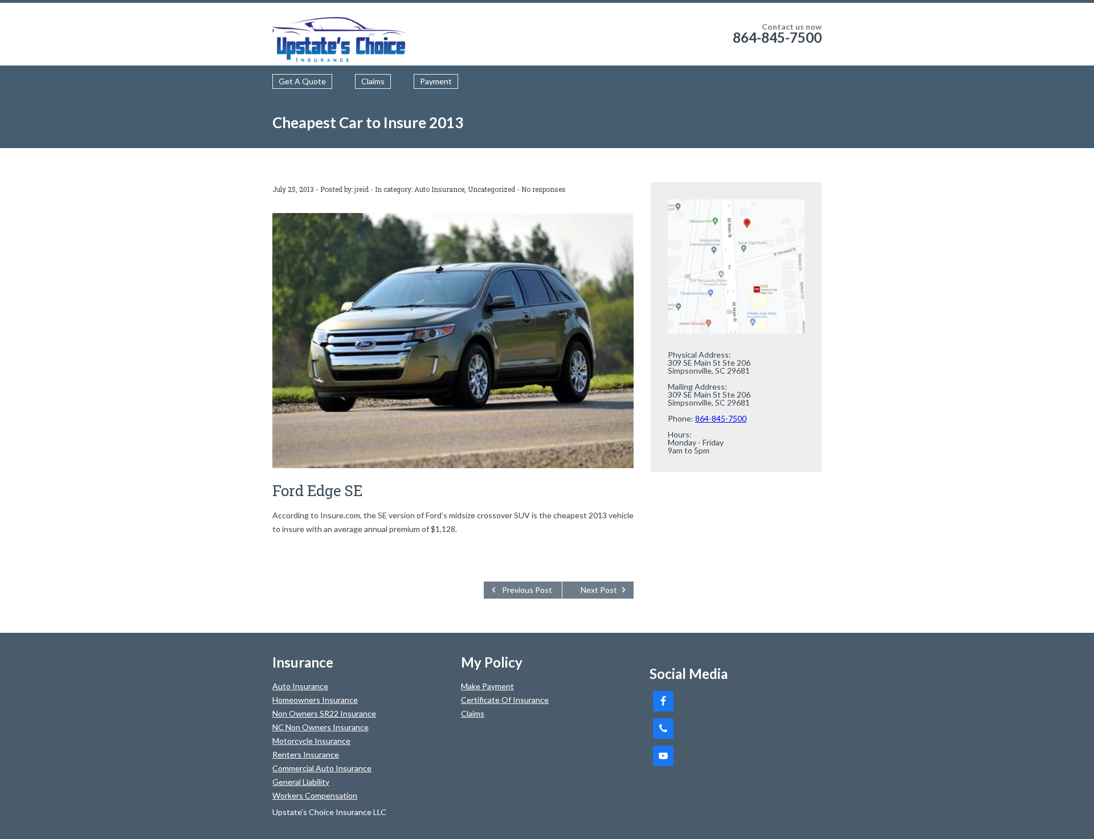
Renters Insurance (305, 754)
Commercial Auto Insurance (322, 768)
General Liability (300, 782)
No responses (543, 189)
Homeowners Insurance (315, 700)
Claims (373, 81)
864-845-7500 (777, 37)
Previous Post (527, 590)
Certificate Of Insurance (505, 700)
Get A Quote (302, 81)
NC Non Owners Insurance (320, 727)
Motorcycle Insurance (311, 741)
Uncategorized (491, 189)
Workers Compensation (314, 795)
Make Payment (487, 686)
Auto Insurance (439, 189)
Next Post (599, 590)
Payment (436, 81)
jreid (361, 189)
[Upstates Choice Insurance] (340, 34)
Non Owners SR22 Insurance (324, 713)
